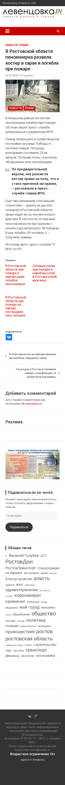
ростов (44, 631)
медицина (11, 607)
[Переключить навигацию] (7, 31)
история (9, 596)
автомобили (31, 573)
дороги (9, 584)
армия (44, 573)
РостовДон (19, 562)
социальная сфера (14, 645)
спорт (28, 645)
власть (42, 578)
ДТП (43, 555)
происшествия (20, 631)
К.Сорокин (26, 75)
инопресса (45, 590)
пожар (24, 45)
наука (8, 615)
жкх (19, 584)
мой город (30, 607)
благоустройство (18, 579)
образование (21, 614)
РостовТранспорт (20, 568)
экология (27, 656)
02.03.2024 (11, 75)
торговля (18, 650)
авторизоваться (32, 403)
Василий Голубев (24, 555)
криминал (15, 601)
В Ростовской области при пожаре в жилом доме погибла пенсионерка (15, 275)
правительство (28, 626)
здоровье (29, 585)
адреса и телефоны (32, 759)
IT (6, 556)
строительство (45, 645)
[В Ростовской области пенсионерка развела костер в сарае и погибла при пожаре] (32, 96)
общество (44, 614)
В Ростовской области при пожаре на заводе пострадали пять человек (15, 306)
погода (10, 620)
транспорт (36, 650)
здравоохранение (21, 590)
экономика (45, 656)
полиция (11, 626)
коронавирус (27, 595)
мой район (48, 607)
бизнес (53, 573)
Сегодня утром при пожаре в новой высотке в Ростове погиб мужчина (44, 273)
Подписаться (19, 527)
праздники (44, 626)
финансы (12, 656)
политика (36, 620)
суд (8, 650)
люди (44, 602)
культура (33, 601)
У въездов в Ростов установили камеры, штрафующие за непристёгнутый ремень (36, 373)
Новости (11, 45)
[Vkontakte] (9, 337)
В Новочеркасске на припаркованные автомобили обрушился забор (32, 356)
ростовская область (29, 639)
